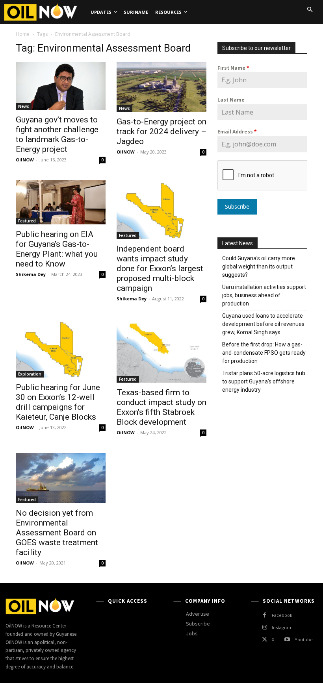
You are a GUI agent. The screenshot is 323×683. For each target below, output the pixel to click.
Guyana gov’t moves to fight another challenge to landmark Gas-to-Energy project (57, 134)
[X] (264, 639)
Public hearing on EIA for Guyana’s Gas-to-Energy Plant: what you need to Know (57, 249)
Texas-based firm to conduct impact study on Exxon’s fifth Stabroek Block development (161, 407)
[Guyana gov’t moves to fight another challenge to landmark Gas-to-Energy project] (61, 86)
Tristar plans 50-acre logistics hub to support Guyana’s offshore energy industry (263, 381)
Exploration (29, 374)
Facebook (282, 615)
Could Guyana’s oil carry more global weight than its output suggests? (258, 266)
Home (23, 34)
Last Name (231, 99)
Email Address (237, 131)
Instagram (282, 627)
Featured (27, 221)
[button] (309, 9)
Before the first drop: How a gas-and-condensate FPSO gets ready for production (264, 352)
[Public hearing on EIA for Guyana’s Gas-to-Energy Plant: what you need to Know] (61, 202)
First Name (233, 68)
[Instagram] (264, 627)
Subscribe (237, 206)
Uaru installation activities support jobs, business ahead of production (264, 295)
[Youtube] (287, 639)
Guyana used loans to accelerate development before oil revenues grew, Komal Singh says (263, 324)
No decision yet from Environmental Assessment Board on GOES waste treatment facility (57, 532)
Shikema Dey (31, 274)
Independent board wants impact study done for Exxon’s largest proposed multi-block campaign (160, 268)
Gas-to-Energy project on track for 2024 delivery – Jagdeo (161, 131)
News (23, 106)
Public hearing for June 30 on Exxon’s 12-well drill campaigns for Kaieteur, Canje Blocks (58, 402)
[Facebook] (264, 615)
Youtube (304, 639)
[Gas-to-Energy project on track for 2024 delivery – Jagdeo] (161, 87)
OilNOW (25, 160)
